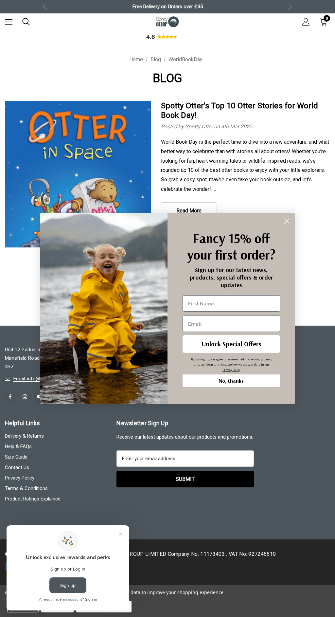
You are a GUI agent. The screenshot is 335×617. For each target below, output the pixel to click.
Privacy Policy (231, 370)
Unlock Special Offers (231, 344)
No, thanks (231, 380)
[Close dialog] (286, 221)
